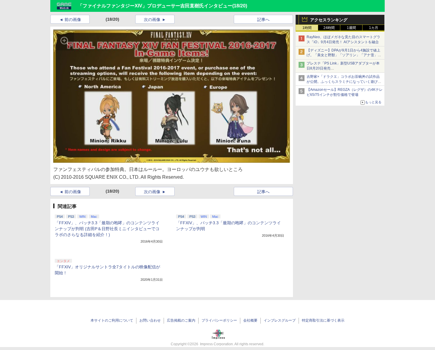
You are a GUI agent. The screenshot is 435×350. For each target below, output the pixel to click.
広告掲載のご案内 (181, 320)
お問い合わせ (150, 320)
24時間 (329, 28)
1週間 (351, 28)
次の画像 (152, 19)
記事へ (263, 19)
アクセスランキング (328, 19)
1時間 (307, 28)
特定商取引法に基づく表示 (323, 320)
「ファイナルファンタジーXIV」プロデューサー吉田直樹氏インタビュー (155, 5)
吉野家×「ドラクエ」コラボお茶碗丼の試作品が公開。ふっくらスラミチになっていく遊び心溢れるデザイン (344, 82)
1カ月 (373, 28)
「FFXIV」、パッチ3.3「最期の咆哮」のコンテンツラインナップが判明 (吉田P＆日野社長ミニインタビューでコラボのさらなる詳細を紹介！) (107, 228)
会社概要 (250, 320)
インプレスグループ (280, 320)
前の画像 (73, 19)
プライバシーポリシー (219, 320)
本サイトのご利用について (112, 320)
